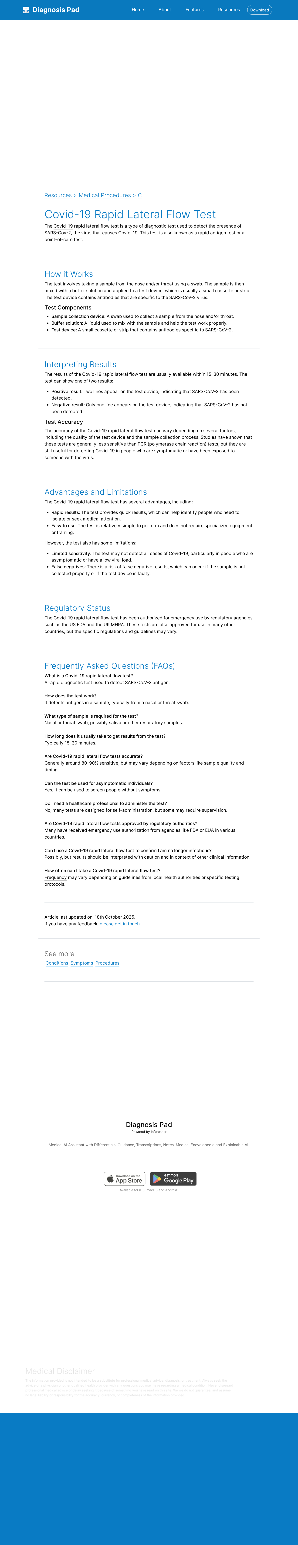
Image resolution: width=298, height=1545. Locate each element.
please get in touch (120, 924)
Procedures (107, 963)
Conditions (57, 963)
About (165, 9)
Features (195, 9)
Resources (229, 9)
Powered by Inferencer (149, 1132)
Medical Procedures (105, 195)
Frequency (55, 877)
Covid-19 (63, 226)
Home (138, 9)
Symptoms (82, 963)
